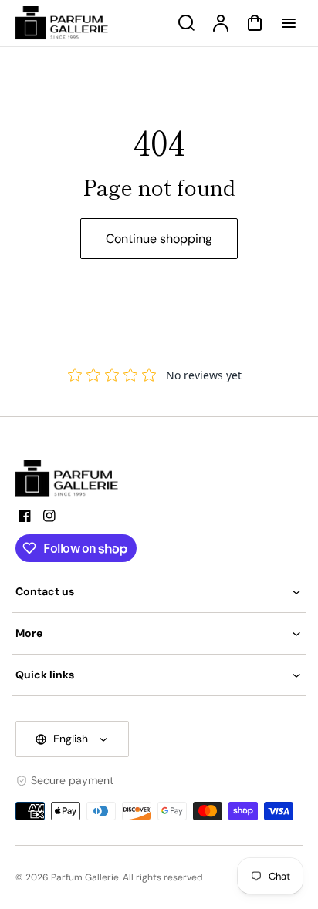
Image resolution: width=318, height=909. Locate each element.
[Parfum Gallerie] (73, 478)
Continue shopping (159, 239)
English (70, 739)
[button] (159, 591)
